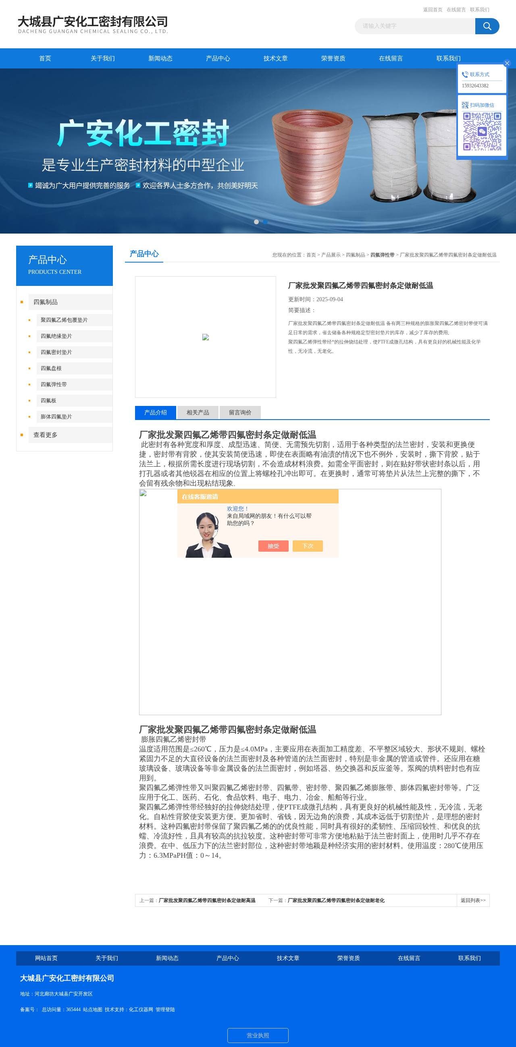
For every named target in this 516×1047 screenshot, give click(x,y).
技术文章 (276, 58)
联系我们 (479, 9)
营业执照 (258, 1036)
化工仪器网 (141, 1009)
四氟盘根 (51, 368)
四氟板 (48, 400)
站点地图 (92, 1009)
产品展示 (331, 255)
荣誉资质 (333, 58)
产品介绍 (155, 413)
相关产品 (198, 413)
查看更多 (45, 435)
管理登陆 (165, 1009)
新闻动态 (160, 58)
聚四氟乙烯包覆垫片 (64, 320)
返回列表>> (473, 900)
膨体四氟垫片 (56, 417)
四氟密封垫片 (56, 352)
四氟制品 (45, 302)
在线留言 (456, 9)
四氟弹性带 (54, 384)
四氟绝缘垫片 (56, 336)
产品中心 (218, 58)
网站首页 (46, 958)
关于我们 (103, 58)
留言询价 (240, 413)
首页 (45, 58)
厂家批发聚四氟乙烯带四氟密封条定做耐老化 (336, 900)
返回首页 (433, 9)
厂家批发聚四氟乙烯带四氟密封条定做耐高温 (207, 900)
